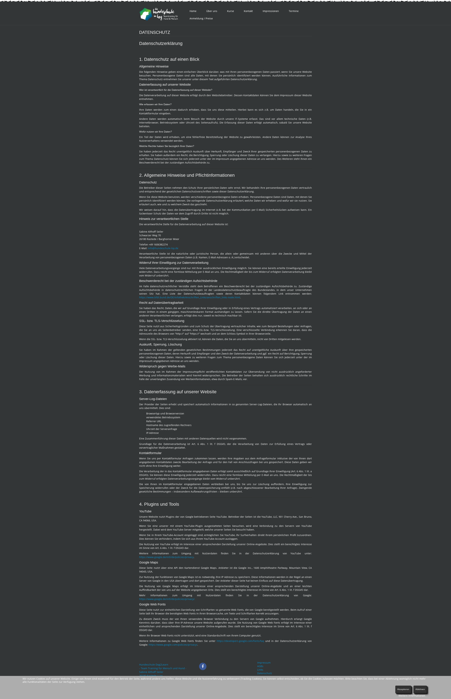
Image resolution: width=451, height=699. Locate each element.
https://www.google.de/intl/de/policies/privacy (166, 557)
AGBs (260, 666)
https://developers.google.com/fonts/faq (240, 641)
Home (193, 11)
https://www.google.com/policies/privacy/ (173, 644)
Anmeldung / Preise (201, 18)
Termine (294, 11)
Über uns (211, 11)
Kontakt (248, 11)
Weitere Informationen (412, 695)
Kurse (230, 11)
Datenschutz (264, 673)
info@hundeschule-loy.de (163, 248)
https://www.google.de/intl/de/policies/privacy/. (167, 599)
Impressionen (271, 11)
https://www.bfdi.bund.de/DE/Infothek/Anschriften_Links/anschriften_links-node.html (189, 297)
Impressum (264, 662)
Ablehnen (420, 689)
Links (260, 669)
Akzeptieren (403, 689)
